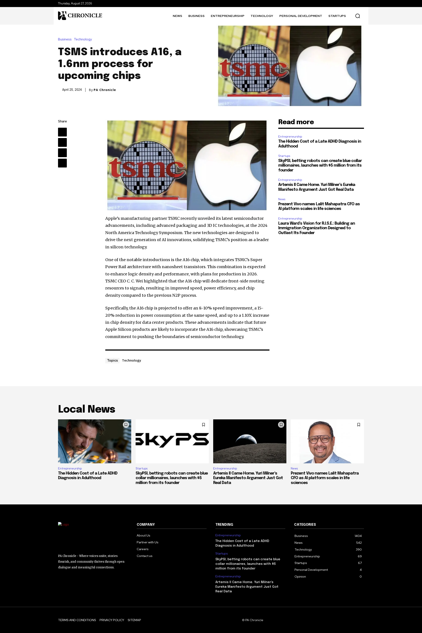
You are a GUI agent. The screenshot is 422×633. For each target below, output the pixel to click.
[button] (357, 15)
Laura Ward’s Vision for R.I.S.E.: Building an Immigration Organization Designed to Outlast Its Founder (316, 228)
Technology (83, 39)
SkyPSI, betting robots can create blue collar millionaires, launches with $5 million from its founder (320, 165)
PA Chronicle (105, 90)
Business (65, 39)
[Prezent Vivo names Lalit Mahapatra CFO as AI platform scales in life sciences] (327, 441)
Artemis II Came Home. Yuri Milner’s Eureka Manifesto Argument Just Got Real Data (248, 478)
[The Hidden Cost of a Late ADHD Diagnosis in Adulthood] (94, 441)
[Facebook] (62, 132)
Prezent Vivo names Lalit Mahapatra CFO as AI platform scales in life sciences (325, 478)
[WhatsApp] (62, 163)
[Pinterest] (62, 152)
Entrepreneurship (290, 136)
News (281, 199)
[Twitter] (62, 142)
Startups (284, 156)
